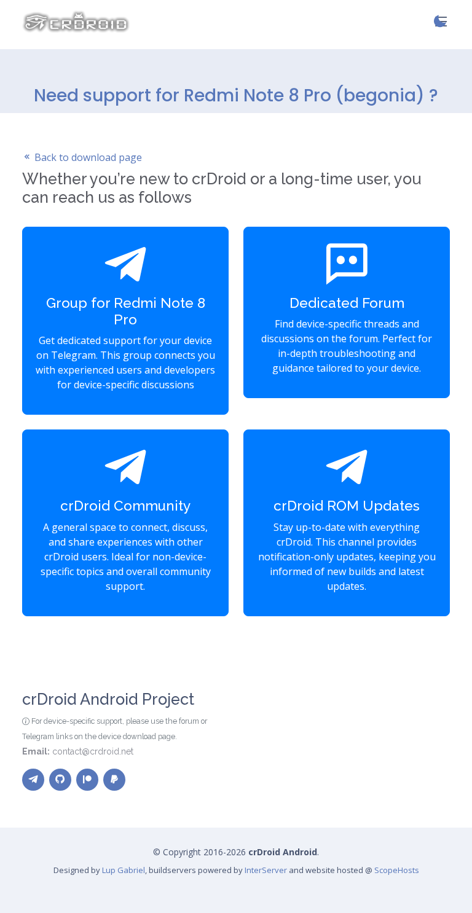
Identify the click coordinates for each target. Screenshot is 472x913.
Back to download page (87, 157)
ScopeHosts (396, 870)
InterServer (266, 870)
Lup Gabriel (123, 870)
